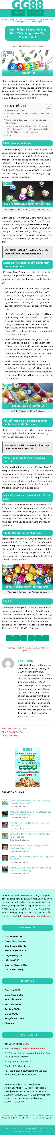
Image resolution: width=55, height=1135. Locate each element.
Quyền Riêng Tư (13, 955)
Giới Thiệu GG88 (13, 936)
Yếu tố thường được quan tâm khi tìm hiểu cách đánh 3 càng (26, 121)
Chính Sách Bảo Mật (16, 941)
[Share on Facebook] (16, 638)
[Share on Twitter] (23, 638)
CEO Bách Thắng (14, 969)
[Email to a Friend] (31, 638)
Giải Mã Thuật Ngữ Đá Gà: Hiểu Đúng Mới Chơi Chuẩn (29, 824)
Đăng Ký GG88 (13, 990)
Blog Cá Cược (16, 20)
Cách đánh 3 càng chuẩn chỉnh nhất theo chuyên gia (27, 115)
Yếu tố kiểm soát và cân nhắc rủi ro (24, 132)
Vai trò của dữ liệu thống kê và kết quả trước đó (28, 126)
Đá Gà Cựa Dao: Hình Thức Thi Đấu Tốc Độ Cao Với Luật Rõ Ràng (30, 869)
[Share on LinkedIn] (45, 638)
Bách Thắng (38, 46)
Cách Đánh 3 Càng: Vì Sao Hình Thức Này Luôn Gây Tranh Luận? (30, 802)
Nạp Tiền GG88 (13, 999)
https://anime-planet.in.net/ (36, 916)
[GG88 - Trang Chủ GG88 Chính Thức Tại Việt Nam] (28, 4)
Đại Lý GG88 (11, 1013)
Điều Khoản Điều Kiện (16, 946)
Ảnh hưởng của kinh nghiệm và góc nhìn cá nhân (30, 129)
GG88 (4, 20)
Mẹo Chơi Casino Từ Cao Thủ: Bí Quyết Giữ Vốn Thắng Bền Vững (14, 732)
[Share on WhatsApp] (9, 638)
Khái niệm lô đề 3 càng (15, 110)
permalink (27, 651)
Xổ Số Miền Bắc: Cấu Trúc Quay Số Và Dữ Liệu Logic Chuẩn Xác (29, 846)
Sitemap (9, 1023)
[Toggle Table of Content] (47, 106)
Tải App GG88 (12, 1009)
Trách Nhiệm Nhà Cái (16, 950)
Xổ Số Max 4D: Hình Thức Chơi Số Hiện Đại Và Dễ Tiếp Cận (30, 835)
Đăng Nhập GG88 (14, 994)
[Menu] (3, 4)
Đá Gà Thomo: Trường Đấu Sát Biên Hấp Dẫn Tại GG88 (31, 857)
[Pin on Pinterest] (38, 638)
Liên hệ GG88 (12, 960)
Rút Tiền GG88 (13, 1004)
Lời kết (8, 135)
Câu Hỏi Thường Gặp (16, 965)
